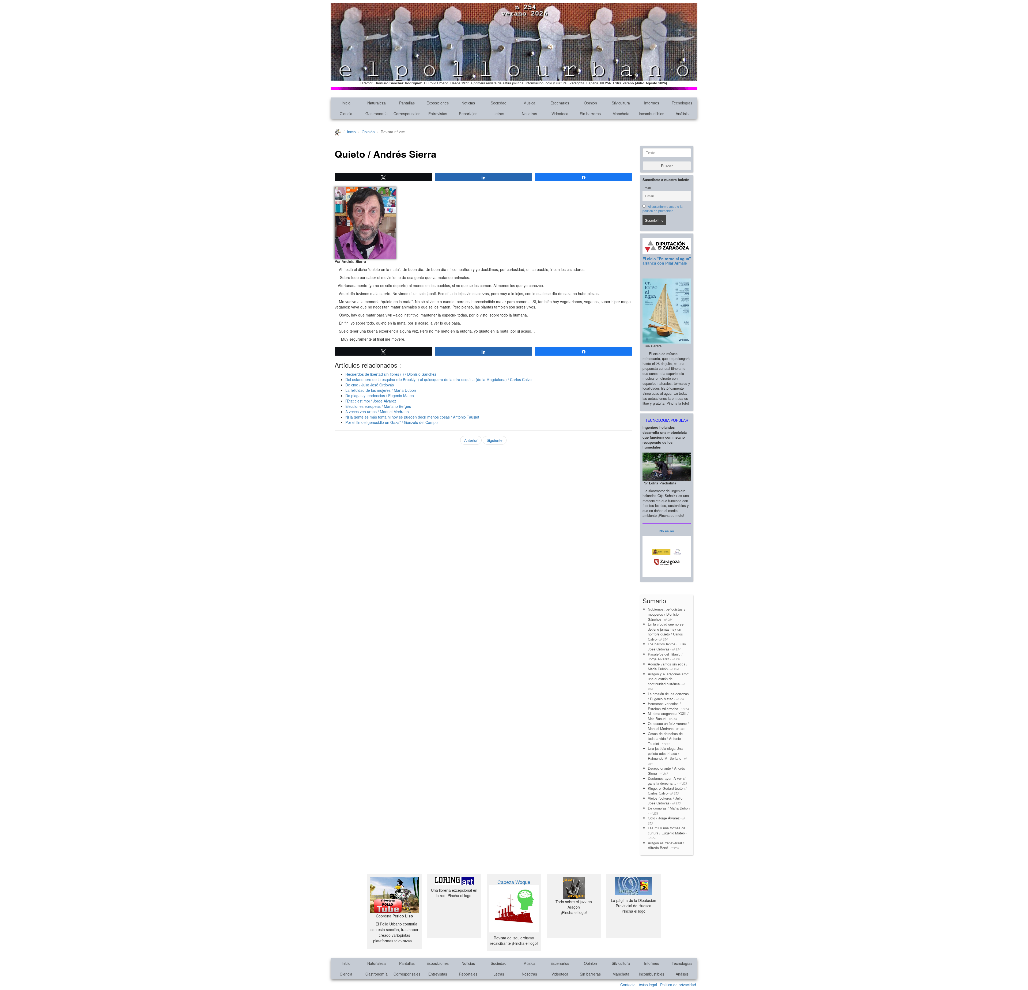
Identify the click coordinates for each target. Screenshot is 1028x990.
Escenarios (559, 103)
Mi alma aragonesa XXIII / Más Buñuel (668, 716)
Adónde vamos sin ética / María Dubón (667, 666)
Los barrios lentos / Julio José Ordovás (667, 646)
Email (646, 188)
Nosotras (529, 113)
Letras (498, 113)
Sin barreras (590, 113)
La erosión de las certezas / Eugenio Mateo (668, 696)
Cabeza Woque (513, 881)
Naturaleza (376, 103)
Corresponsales (407, 113)
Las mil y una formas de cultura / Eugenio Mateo (667, 832)
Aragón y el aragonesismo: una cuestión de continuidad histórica (668, 681)
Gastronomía (376, 113)
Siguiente (494, 440)
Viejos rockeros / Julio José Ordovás (665, 801)
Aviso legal (648, 984)
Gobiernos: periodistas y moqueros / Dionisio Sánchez (667, 614)
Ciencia (346, 113)
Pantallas (407, 103)
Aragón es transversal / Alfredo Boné (666, 845)
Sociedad (499, 103)
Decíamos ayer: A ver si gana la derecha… (667, 781)
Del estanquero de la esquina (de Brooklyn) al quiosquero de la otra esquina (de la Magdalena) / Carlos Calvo (438, 379)
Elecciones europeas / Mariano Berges (378, 406)
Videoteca (559, 113)
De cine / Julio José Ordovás (369, 384)
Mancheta (621, 113)
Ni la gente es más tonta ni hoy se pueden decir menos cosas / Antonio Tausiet (412, 417)
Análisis (682, 113)
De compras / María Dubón (669, 810)
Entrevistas (437, 113)
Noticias (468, 103)
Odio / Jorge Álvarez (666, 820)
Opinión (590, 103)
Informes (651, 103)
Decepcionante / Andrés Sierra (666, 771)
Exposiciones (437, 103)
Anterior (471, 440)
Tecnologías (682, 103)
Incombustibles (651, 113)
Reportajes (468, 113)
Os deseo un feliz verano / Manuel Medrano (668, 726)
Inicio (346, 103)
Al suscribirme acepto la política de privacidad (662, 208)
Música (529, 103)
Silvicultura (621, 103)
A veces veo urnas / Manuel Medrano (377, 411)
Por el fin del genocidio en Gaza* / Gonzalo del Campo (391, 422)
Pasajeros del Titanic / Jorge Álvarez (665, 657)
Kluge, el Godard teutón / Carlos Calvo (667, 791)
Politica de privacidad (678, 984)
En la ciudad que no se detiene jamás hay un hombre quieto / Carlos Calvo (665, 632)
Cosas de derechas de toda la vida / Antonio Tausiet (665, 738)
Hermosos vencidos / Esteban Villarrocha (668, 706)
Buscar (667, 165)
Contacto (628, 984)
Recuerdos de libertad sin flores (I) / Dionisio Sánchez (390, 374)
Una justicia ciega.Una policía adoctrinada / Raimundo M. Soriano (667, 756)
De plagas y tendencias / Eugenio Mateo (379, 395)
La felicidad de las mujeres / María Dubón (380, 390)
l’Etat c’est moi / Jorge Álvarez (370, 401)
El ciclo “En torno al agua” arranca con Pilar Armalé (666, 260)
